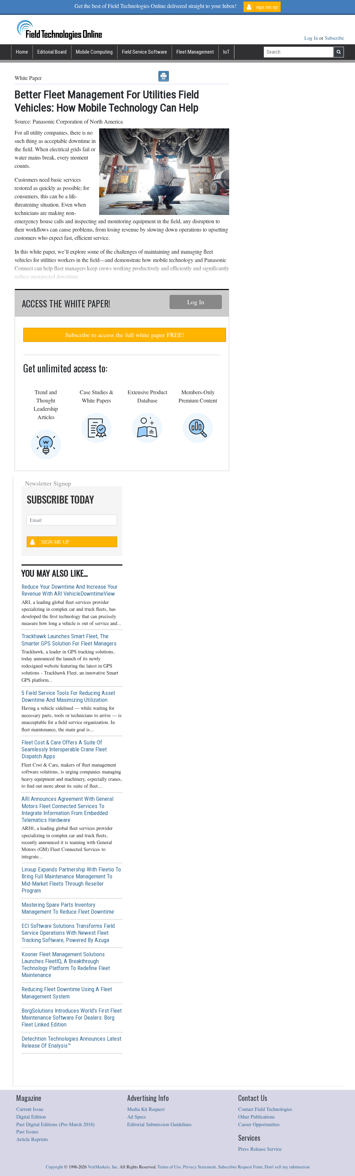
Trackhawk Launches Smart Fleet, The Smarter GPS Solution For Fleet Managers (68, 639)
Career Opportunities (259, 1124)
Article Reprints (32, 1139)
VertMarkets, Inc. (103, 1167)
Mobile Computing (94, 52)
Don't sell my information (287, 1167)
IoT (226, 52)
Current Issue (29, 1109)
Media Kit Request (146, 1109)
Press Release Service (260, 1149)
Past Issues (27, 1131)
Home (22, 52)
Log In (311, 38)
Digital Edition (31, 1116)
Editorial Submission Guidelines (159, 1124)
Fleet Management (195, 52)
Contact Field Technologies (265, 1109)
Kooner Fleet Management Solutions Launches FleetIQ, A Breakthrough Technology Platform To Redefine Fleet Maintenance (65, 964)
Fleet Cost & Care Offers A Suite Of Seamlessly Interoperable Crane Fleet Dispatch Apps (64, 749)
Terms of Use (169, 1167)
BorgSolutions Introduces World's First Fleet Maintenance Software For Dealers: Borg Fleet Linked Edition (71, 1017)
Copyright (54, 1167)
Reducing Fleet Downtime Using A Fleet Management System (66, 992)
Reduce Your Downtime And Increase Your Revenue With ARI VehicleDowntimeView (69, 590)
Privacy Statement (199, 1167)
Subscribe (334, 38)
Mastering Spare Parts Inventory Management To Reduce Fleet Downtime (67, 908)
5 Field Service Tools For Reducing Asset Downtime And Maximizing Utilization (68, 696)
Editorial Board (52, 52)
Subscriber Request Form (240, 1167)
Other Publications (256, 1116)
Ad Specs (136, 1116)
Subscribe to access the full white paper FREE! (124, 335)
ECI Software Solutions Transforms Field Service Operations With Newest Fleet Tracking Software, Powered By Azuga (68, 932)
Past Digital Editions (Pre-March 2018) (55, 1124)
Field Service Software (144, 52)
